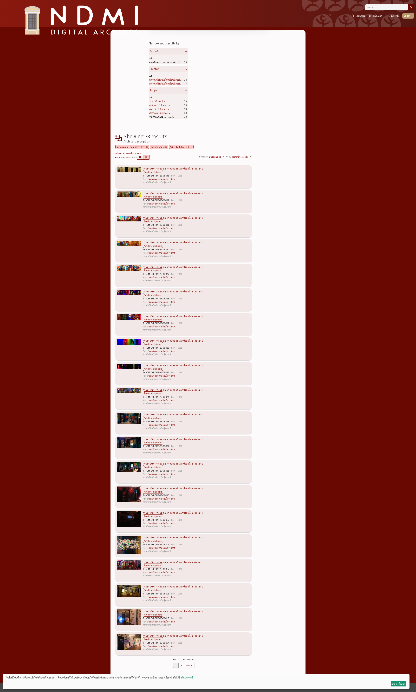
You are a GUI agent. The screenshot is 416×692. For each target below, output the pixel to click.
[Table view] (146, 157)
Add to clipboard (154, 172)
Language (377, 16)
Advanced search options (128, 153)
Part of (154, 51)
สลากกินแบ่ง (161, 112)
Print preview (124, 156)
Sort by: (228, 156)
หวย (157, 101)
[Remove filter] (147, 146)
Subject (154, 90)
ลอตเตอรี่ (159, 105)
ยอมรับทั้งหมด (398, 683)
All (150, 58)
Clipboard (360, 16)
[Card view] (140, 157)
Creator (154, 69)
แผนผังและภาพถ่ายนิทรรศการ (169, 62)
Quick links (394, 16)
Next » (189, 665)
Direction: (203, 156)
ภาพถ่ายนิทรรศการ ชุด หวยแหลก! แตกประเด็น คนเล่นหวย (173, 168)
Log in (407, 15)
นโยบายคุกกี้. (187, 677)
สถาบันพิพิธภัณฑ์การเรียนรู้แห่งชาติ (171, 79)
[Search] (411, 7)
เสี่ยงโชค (159, 108)
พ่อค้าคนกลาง (161, 116)
